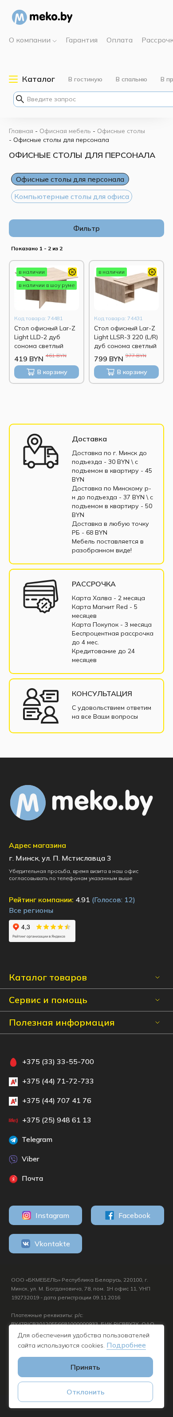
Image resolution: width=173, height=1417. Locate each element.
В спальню (131, 79)
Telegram (36, 1139)
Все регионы (31, 910)
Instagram (52, 1215)
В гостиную (85, 79)
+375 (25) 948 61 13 (56, 1119)
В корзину (52, 372)
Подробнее (126, 1344)
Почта (31, 1178)
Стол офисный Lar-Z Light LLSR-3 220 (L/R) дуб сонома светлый (126, 337)
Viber (29, 1158)
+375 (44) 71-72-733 (58, 1080)
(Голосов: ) (113, 899)
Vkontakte (52, 1243)
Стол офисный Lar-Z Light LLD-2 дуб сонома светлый (44, 337)
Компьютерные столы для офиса (71, 196)
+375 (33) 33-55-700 (58, 1061)
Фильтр (86, 228)
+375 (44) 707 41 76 (56, 1100)
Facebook (134, 1215)
